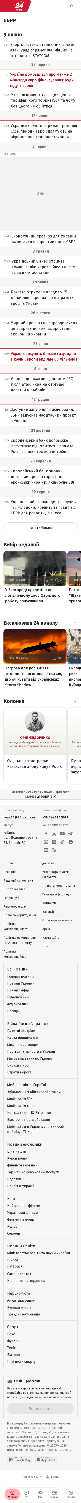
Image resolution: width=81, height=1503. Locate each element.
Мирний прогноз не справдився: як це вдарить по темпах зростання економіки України (44, 329)
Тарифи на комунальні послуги (33, 1172)
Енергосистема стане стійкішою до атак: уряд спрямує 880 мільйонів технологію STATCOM (43, 50)
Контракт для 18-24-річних (29, 1113)
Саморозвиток (19, 1274)
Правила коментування (59, 886)
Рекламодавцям (14, 906)
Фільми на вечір (20, 1219)
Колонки (13, 701)
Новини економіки (24, 1144)
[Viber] (54, 841)
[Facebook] (46, 833)
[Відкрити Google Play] (19, 1459)
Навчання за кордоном (26, 1281)
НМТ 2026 (14, 1267)
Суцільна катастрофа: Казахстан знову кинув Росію (34, 764)
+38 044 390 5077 (55, 817)
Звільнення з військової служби (34, 1092)
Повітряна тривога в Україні (31, 1051)
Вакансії (48, 912)
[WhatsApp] (70, 841)
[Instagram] (46, 841)
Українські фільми (22, 1213)
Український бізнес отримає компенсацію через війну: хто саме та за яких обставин (45, 267)
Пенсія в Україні (20, 1186)
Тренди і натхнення (23, 1314)
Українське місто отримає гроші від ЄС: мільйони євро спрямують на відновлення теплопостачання (44, 131)
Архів (46, 929)
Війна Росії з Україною (28, 1023)
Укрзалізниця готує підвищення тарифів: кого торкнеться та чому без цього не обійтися (43, 100)
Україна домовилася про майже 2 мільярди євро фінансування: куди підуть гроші (42, 80)
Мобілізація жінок (22, 1106)
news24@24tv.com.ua (19, 817)
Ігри (45, 946)
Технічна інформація (56, 894)
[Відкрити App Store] (46, 1459)
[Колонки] (75, 701)
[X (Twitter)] (54, 833)
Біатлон (13, 1355)
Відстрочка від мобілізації (28, 1120)
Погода (13, 1011)
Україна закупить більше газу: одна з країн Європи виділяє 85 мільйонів (44, 356)
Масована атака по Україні (29, 1058)
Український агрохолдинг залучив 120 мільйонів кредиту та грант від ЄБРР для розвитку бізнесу (43, 507)
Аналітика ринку (21, 1300)
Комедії (13, 1226)
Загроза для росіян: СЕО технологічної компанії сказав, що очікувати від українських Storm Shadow (33, 676)
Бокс (11, 1334)
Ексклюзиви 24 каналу (30, 623)
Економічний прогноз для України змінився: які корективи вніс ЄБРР (43, 239)
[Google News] (46, 850)
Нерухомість (18, 1293)
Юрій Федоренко (34, 738)
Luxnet (55, 1476)
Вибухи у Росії (18, 1065)
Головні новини (20, 976)
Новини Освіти (21, 1246)
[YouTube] (62, 833)
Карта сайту (50, 938)
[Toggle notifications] (71, 6)
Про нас (9, 863)
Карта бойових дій (22, 1038)
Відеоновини (18, 997)
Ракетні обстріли (21, 1031)
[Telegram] (70, 833)
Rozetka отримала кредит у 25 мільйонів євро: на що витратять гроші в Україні (42, 298)
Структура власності (57, 920)
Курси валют (18, 1158)
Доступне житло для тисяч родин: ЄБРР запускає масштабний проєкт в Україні (43, 415)
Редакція (9, 872)
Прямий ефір (18, 990)
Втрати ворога (19, 1072)
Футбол (13, 1341)
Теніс (11, 1348)
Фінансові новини (22, 1165)
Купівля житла (19, 1307)
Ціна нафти (16, 1151)
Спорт (12, 1327)
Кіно (11, 1198)
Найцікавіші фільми (23, 1206)
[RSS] (54, 850)
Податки (14, 1179)
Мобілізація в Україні (26, 1085)
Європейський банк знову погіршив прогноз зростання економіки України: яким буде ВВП (43, 477)
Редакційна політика (18, 880)
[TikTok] (62, 841)
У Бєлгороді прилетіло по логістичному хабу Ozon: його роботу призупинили (32, 595)
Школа (12, 1260)
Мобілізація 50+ (19, 1099)
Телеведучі (11, 898)
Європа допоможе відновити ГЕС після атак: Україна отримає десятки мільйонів (42, 384)
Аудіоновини (17, 1004)
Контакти (49, 903)
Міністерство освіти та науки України (38, 1253)
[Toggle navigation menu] (6, 6)
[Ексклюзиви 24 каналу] (75, 623)
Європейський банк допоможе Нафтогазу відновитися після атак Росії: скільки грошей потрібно (43, 446)
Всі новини (17, 969)
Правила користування (20, 915)
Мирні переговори (22, 1045)
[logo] (19, 6)
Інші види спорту (21, 1362)
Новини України (20, 983)
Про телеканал (14, 889)
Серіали (13, 1233)
